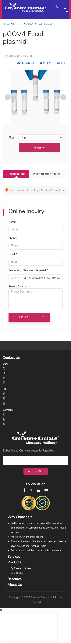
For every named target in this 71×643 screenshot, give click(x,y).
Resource (15, 579)
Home (6, 24)
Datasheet (27, 63)
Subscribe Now (36, 471)
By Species (16, 573)
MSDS (46, 63)
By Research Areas (20, 568)
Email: (13, 254)
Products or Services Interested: (28, 270)
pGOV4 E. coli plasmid (38, 24)
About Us (15, 584)
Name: (12, 222)
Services (14, 556)
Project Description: (20, 286)
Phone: (13, 238)
